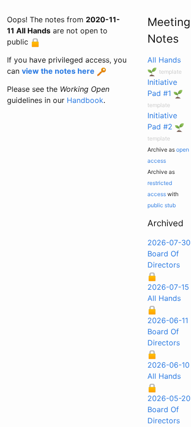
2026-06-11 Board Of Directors (167, 331)
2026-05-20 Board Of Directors (169, 409)
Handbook (85, 100)
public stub (161, 205)
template (170, 71)
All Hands (164, 59)
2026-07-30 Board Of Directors (169, 253)
